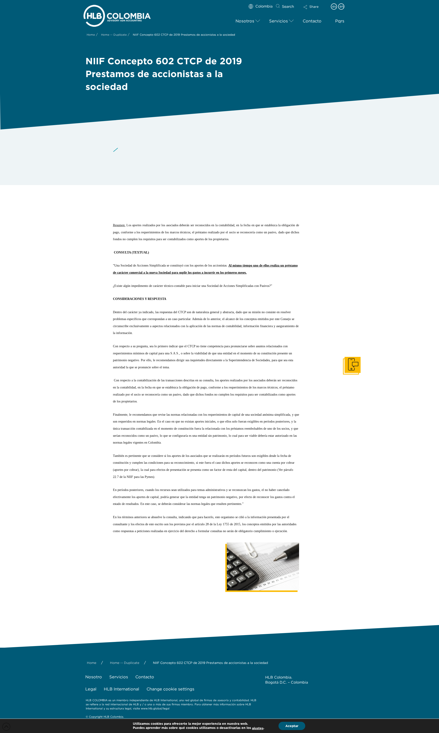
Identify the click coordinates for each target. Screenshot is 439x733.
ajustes (257, 728)
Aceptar (291, 726)
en (342, 6)
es (334, 6)
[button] (314, 10)
